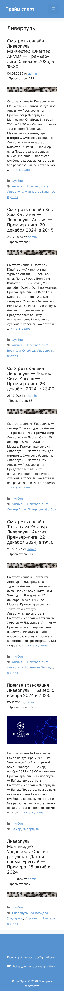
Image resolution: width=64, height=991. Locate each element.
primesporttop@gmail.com (37, 957)
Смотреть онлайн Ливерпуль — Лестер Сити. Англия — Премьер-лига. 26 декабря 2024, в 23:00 (30, 378)
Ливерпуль (15, 191)
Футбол (17, 181)
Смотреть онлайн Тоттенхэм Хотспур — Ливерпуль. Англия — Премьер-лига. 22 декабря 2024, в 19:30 (30, 532)
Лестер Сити (16, 509)
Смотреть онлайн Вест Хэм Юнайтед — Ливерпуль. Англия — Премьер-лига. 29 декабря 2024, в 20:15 (31, 220)
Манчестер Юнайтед (40, 191)
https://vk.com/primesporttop (34, 966)
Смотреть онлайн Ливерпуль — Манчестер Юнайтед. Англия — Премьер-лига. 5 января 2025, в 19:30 (30, 53)
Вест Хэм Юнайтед (21, 350)
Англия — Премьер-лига (30, 186)
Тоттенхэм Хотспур (39, 667)
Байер (16, 829)
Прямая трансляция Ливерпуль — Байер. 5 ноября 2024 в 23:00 (30, 690)
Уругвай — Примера (40, 918)
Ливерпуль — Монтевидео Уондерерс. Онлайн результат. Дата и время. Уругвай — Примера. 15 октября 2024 (29, 857)
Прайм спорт (19, 9)
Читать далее (20, 169)
